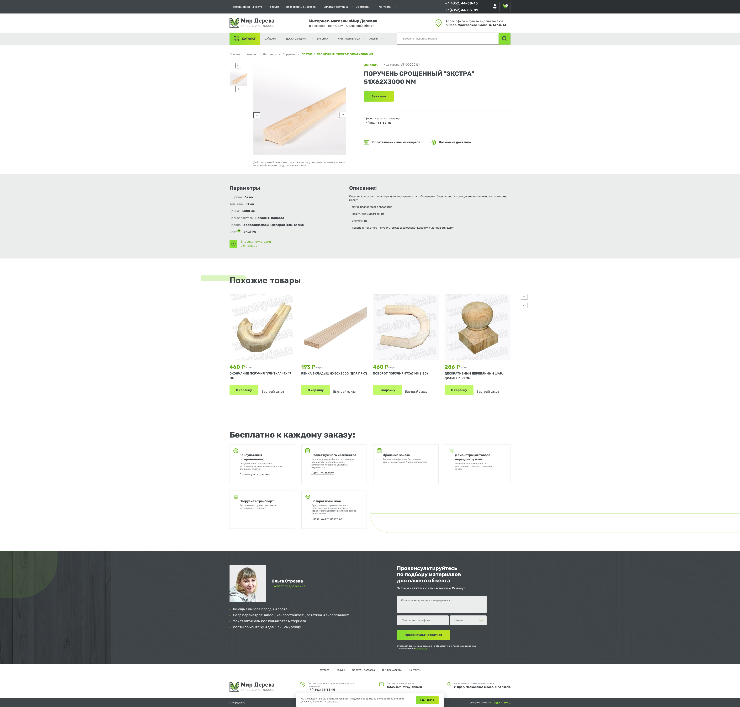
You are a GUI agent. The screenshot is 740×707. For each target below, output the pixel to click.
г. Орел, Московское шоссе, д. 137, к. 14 (476, 25)
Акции (373, 38)
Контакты (384, 6)
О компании (363, 6)
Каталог (249, 38)
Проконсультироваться (255, 474)
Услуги (274, 6)
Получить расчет (322, 473)
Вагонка (322, 38)
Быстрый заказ (273, 391)
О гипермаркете (392, 669)
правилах (332, 701)
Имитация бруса (348, 38)
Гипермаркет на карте (247, 6)
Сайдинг (270, 38)
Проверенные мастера (301, 6)
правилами (421, 648)
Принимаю (427, 700)
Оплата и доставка (336, 6)
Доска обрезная (296, 38)
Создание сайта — (480, 702)
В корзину (244, 390)
